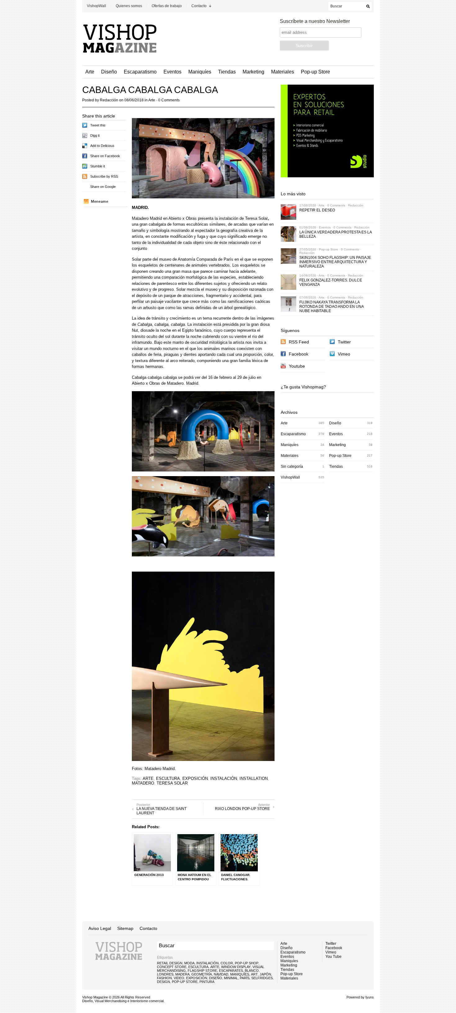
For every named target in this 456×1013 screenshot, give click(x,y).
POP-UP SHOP (246, 963)
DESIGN (163, 982)
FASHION (164, 978)
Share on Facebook (105, 156)
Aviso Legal (99, 928)
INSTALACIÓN (223, 778)
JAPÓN (265, 974)
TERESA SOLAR (172, 783)
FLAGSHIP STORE (202, 970)
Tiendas (227, 71)
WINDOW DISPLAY (236, 967)
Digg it (95, 135)
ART (254, 974)
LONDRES (165, 974)
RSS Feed (299, 341)
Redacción (109, 100)
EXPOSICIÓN (195, 778)
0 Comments (169, 100)
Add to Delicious (102, 146)
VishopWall (96, 6)
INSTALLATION (253, 778)
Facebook (298, 354)
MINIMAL (231, 978)
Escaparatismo (140, 71)
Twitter (344, 341)
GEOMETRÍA (201, 974)
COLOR (227, 963)
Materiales (282, 71)
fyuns (369, 997)
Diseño (109, 71)
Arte (89, 71)
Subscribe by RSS (104, 176)
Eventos (172, 71)
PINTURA (206, 982)
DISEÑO (215, 978)
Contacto (199, 6)
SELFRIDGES (262, 978)
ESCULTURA (168, 778)
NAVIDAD (221, 974)
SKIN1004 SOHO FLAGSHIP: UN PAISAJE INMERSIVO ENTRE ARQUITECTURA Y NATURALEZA (335, 261)
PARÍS (244, 978)
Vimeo (344, 354)
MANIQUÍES (239, 974)
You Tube (333, 956)
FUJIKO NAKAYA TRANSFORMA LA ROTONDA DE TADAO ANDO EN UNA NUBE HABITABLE (331, 306)
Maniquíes (199, 71)
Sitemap (125, 928)
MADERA (182, 974)
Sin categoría (292, 466)
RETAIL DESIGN (169, 963)
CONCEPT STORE (171, 967)
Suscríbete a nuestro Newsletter (315, 21)
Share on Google (103, 186)
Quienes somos (129, 6)
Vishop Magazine (95, 997)
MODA (189, 963)
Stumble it (97, 166)
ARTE (148, 778)
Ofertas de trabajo (167, 6)
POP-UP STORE (185, 982)
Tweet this (97, 125)
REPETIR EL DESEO (317, 210)
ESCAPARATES (231, 970)
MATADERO (143, 783)
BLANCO (252, 970)
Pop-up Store (315, 71)
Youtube (297, 366)
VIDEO (179, 978)
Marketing (253, 71)
